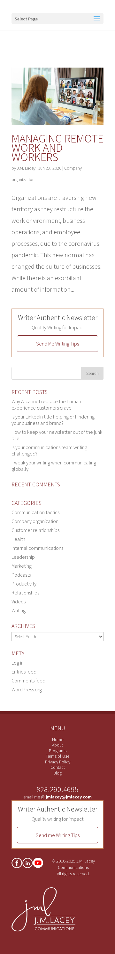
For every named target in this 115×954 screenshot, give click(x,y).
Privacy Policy (57, 762)
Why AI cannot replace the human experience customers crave (46, 404)
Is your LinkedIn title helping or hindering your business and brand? (53, 419)
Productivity (24, 583)
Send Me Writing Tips (57, 343)
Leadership (23, 557)
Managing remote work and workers (57, 147)
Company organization (35, 521)
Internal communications (37, 548)
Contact (57, 767)
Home (57, 739)
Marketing (22, 566)
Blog (57, 773)
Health (18, 539)
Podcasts (21, 575)
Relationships (25, 592)
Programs (57, 751)
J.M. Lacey (26, 168)
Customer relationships (35, 530)
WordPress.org (27, 689)
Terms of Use (57, 756)
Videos (19, 601)
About (57, 745)
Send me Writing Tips (58, 835)
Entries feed (24, 671)
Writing (19, 610)
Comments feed (28, 680)
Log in (18, 662)
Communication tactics (35, 512)
